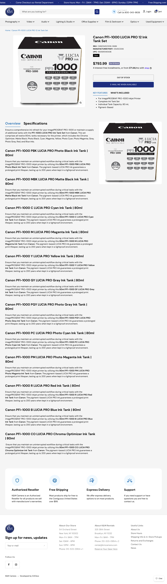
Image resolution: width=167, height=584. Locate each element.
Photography (11, 21)
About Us (135, 529)
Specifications (35, 124)
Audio (44, 21)
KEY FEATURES (100, 93)
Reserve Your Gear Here (106, 549)
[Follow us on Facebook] (8, 564)
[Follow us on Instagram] (16, 564)
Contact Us (136, 544)
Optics (133, 21)
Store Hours (136, 533)
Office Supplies (89, 21)
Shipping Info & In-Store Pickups (146, 537)
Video (29, 21)
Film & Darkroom (113, 21)
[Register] (44, 545)
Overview (12, 124)
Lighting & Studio (64, 21)
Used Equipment (154, 21)
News (133, 548)
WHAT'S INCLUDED (120, 93)
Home (7, 30)
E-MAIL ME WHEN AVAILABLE (123, 84)
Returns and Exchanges (142, 540)
